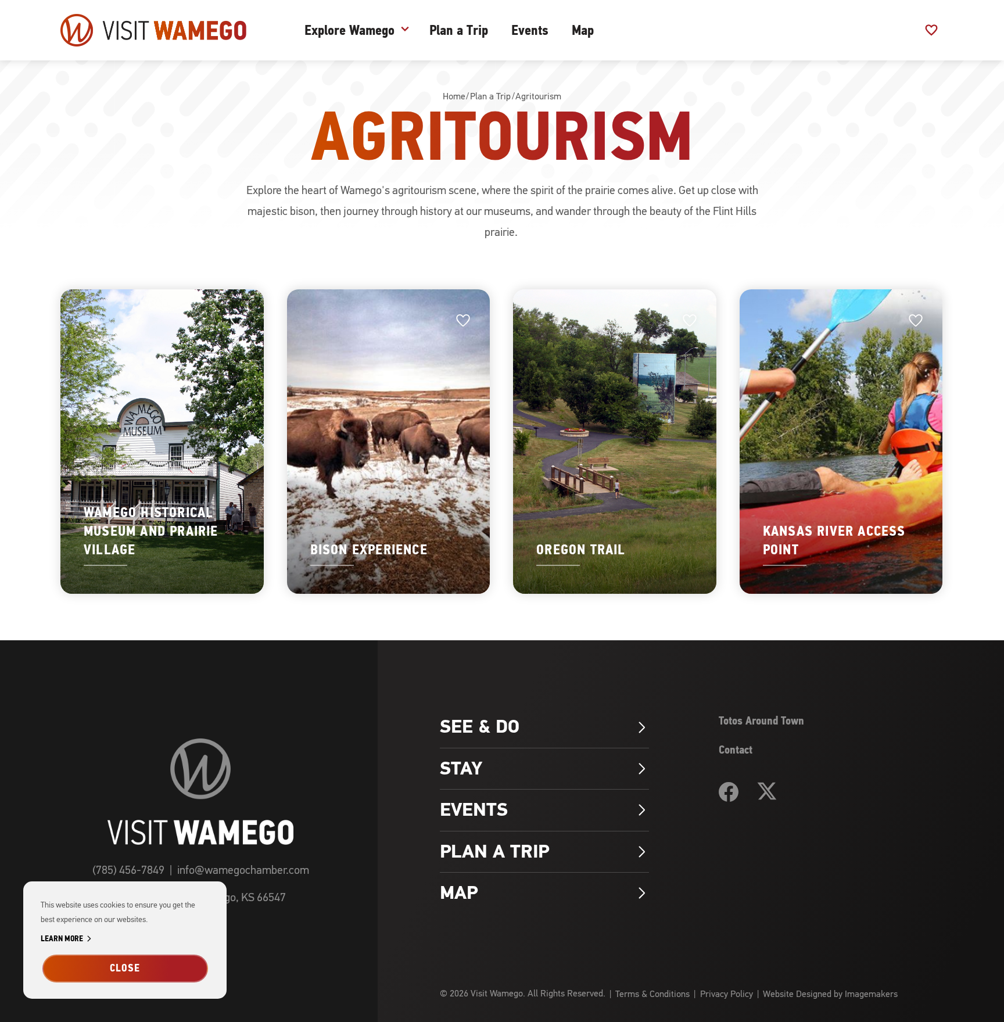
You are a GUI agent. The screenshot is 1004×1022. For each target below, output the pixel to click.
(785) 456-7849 (128, 870)
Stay (544, 768)
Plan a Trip (458, 30)
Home (454, 96)
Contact (735, 750)
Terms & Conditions (652, 994)
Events (529, 30)
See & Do (544, 727)
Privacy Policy (726, 994)
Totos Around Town (761, 721)
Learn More (68, 939)
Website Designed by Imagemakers (830, 994)
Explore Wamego (349, 30)
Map (583, 30)
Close (125, 968)
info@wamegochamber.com (243, 870)
